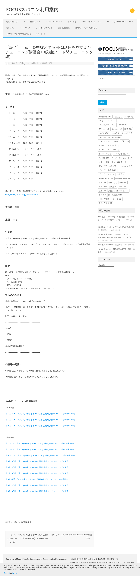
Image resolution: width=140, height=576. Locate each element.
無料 (102, 195)
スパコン (104, 158)
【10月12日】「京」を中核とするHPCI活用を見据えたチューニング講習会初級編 (40, 455)
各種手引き (72, 22)
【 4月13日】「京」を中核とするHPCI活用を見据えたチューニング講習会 (36, 491)
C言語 (118, 117)
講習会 (117, 199)
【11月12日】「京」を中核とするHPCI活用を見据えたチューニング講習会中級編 (40, 419)
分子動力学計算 (122, 178)
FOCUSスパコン (107, 125)
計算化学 (104, 199)
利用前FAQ (10, 28)
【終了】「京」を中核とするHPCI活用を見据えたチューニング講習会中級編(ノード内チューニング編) (27, 538)
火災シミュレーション (118, 191)
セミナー (104, 162)
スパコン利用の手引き (32, 22)
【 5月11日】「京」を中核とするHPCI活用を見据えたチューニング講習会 (36, 485)
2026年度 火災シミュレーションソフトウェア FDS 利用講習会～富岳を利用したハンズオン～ (116, 237)
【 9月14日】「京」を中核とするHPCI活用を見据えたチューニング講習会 (36, 461)
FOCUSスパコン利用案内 (32, 9)
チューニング (119, 162)
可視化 (112, 182)
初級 (102, 182)
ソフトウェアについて (44, 28)
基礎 (122, 182)
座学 (122, 187)
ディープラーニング (108, 166)
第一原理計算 (115, 195)
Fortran (122, 125)
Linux (115, 133)
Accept (7, 573)
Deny (14, 573)
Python (116, 137)
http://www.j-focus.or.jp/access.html (20, 195)
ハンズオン (126, 166)
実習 (103, 187)
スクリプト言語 (121, 154)
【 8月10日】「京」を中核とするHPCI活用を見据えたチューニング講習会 (36, 467)
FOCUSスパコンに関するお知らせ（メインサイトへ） (26, 34)
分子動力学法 (106, 178)
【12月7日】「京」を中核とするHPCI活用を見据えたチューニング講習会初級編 (39, 443)
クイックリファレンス (54, 22)
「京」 (125, 141)
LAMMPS (104, 133)
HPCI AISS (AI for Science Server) (120, 22)
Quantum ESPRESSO (108, 141)
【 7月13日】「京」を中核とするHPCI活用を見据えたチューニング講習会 (36, 473)
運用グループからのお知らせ (86, 28)
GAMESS (104, 129)
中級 (120, 174)
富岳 (112, 187)
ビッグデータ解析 (107, 170)
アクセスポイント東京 (109, 145)
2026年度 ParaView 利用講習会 (110, 245)
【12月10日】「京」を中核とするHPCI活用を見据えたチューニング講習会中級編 (40, 413)
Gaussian (116, 129)
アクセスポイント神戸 (109, 149)
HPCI (128, 129)
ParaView (104, 137)
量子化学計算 (105, 203)
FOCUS (111, 121)
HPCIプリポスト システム (91, 22)
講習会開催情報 (64, 28)
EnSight (129, 117)
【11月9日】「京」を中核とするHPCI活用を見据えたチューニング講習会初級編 (39, 449)
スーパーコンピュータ (122, 158)
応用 (102, 191)
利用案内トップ (12, 22)
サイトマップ (103, 78)
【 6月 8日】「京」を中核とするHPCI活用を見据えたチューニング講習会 (36, 479)
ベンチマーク (25, 28)
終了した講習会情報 (23, 522)
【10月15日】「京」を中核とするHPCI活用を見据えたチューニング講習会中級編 (40, 425)
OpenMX (127, 133)
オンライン (105, 154)
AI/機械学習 (105, 117)
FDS (101, 121)
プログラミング (107, 174)
